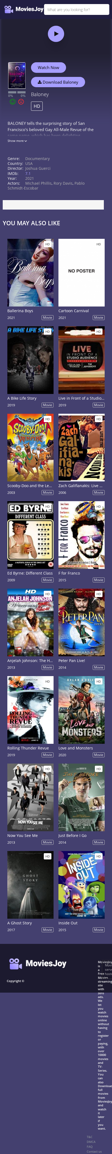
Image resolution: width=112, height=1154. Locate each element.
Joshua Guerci (38, 168)
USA (29, 163)
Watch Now (48, 67)
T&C (89, 1137)
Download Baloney (60, 82)
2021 (29, 178)
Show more (16, 141)
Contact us (94, 1151)
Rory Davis (63, 183)
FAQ (90, 1147)
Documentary (37, 158)
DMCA (91, 1142)
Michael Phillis (38, 183)
